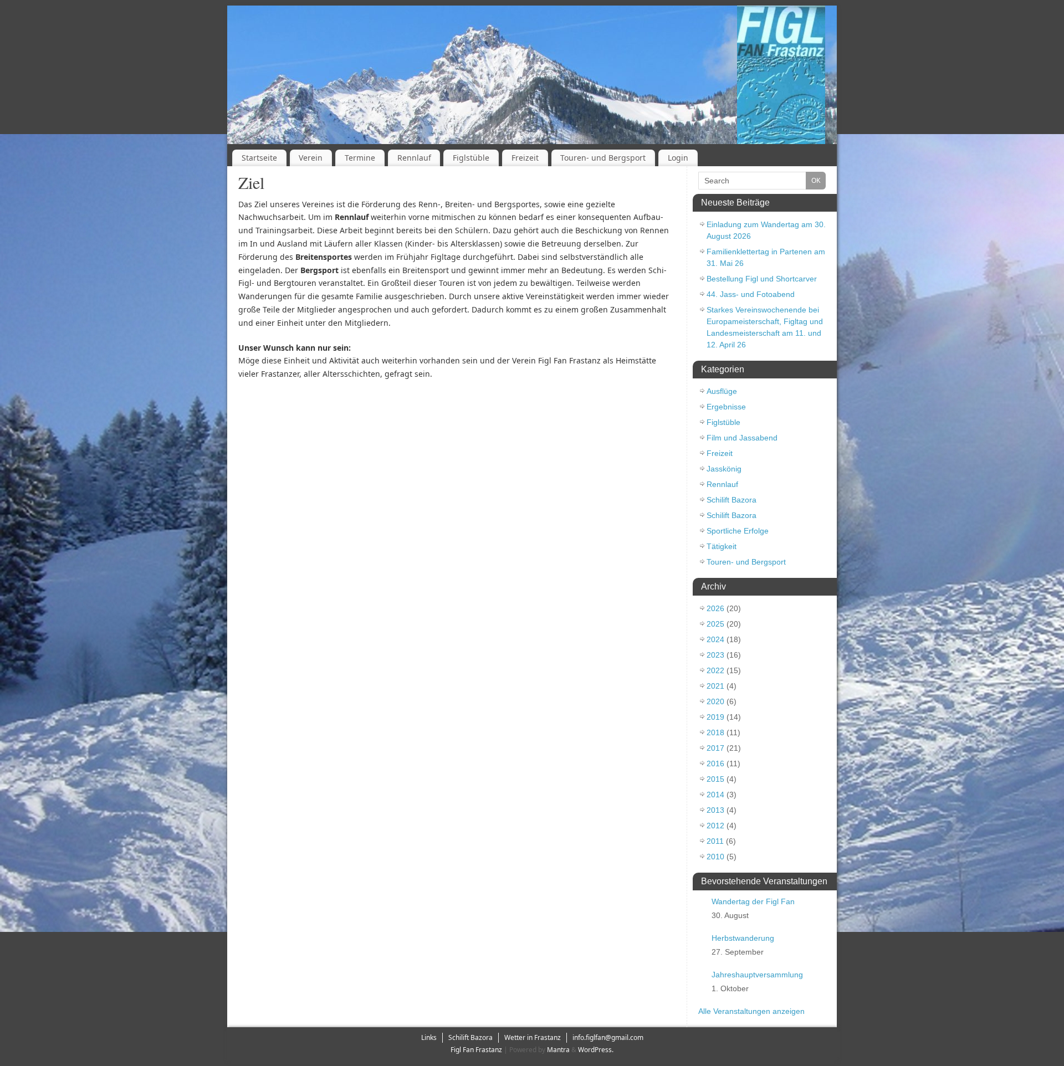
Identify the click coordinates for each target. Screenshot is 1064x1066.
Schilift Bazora (731, 499)
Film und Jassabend (742, 437)
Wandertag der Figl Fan (753, 901)
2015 (715, 779)
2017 (715, 748)
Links (429, 1037)
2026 (715, 608)
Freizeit (525, 157)
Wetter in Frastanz (532, 1037)
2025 (715, 623)
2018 (715, 732)
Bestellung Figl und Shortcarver (762, 278)
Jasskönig (724, 468)
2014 (715, 794)
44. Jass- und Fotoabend (751, 294)
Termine (360, 157)
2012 (715, 825)
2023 (715, 654)
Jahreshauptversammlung (757, 974)
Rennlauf (414, 157)
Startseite (259, 157)
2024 (715, 639)
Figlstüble (471, 157)
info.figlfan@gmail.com (607, 1037)
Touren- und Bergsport (603, 157)
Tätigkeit (721, 546)
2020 (715, 701)
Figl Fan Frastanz (476, 1049)
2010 (715, 856)
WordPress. (595, 1049)
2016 (715, 763)
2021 (715, 685)
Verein (311, 157)
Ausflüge (722, 391)
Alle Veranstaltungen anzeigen (751, 1011)
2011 (715, 841)
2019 (715, 717)
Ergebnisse (726, 406)
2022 (715, 670)
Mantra (558, 1049)
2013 (715, 810)
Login (678, 157)
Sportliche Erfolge (738, 530)
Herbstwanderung (743, 938)
